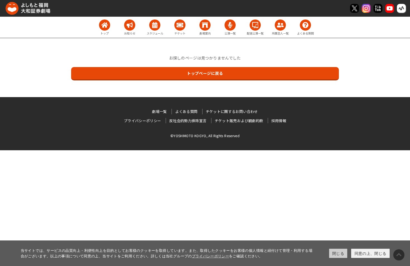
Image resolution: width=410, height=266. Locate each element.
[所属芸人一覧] (280, 25)
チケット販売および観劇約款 (239, 120)
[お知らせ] (129, 25)
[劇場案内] (205, 25)
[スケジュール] (154, 25)
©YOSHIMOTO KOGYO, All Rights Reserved (205, 135)
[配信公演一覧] (255, 25)
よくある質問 (186, 111)
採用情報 (278, 120)
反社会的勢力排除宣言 (188, 120)
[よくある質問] (305, 25)
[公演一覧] (230, 25)
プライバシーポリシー (210, 256)
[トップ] (104, 25)
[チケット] (179, 25)
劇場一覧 (159, 111)
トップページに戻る (205, 73)
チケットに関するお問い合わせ (232, 111)
